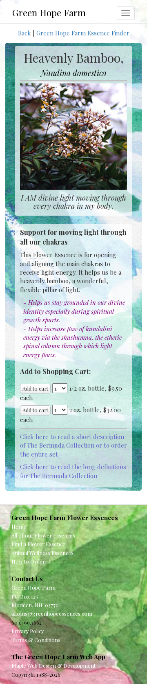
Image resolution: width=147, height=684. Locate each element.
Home (19, 526)
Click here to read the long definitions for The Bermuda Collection (73, 471)
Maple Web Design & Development (53, 665)
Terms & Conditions (35, 639)
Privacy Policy (27, 630)
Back (24, 33)
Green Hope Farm (49, 13)
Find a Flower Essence (38, 543)
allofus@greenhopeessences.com (51, 613)
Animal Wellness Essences (42, 552)
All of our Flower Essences (43, 535)
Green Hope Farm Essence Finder (82, 33)
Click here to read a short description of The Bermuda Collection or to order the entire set (73, 445)
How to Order (28, 561)
